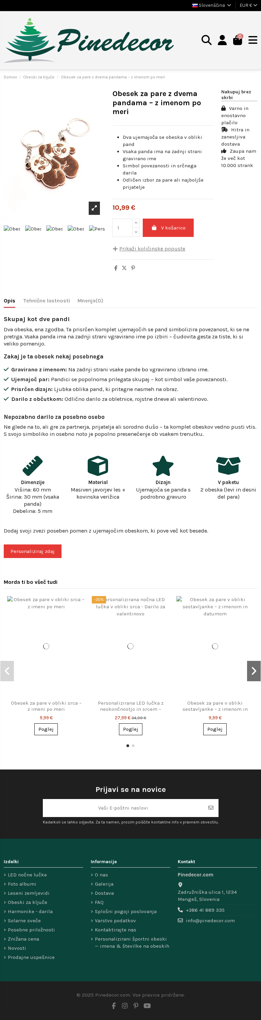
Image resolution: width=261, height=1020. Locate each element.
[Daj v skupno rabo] (115, 268)
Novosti (17, 948)
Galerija (104, 884)
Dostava (104, 893)
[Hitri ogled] (79, 606)
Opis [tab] (9, 300)
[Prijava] (222, 40)
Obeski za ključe (27, 902)
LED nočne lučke (27, 875)
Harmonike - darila (30, 911)
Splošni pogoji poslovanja (126, 911)
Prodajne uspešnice (31, 957)
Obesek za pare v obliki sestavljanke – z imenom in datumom (215, 709)
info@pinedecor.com (210, 920)
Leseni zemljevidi (29, 893)
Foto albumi (22, 884)
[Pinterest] (133, 268)
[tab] (90, 302)
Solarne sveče (24, 920)
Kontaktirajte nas (115, 930)
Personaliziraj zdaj (33, 551)
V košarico (173, 228)
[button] (127, 745)
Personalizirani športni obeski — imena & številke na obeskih (132, 942)
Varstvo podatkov (115, 920)
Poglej (46, 729)
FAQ (99, 902)
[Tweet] (124, 268)
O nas (101, 875)
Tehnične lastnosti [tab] (46, 300)
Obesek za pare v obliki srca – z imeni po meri (46, 706)
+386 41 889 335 (205, 910)
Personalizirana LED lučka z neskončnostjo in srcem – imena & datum (130, 709)
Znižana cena (23, 939)
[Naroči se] (211, 808)
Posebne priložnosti (31, 930)
